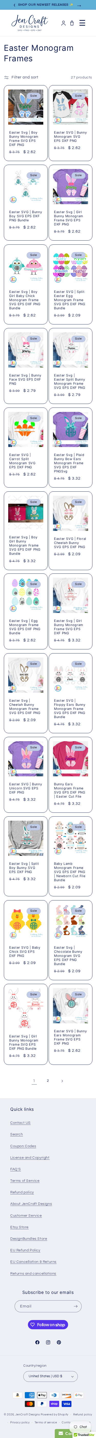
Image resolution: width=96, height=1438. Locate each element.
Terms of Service (25, 1181)
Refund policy (22, 1192)
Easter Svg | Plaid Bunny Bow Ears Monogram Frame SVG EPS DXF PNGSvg (69, 463)
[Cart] (72, 23)
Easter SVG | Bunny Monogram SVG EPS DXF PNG (70, 137)
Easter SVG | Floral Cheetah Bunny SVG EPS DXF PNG (70, 543)
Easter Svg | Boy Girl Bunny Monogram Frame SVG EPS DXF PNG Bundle (24, 545)
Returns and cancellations (33, 1273)
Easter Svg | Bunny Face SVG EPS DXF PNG (25, 379)
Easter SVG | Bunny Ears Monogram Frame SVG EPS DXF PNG (70, 1037)
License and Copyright (30, 1157)
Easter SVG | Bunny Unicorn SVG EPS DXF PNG (25, 788)
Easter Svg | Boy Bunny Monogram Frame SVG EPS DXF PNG (23, 139)
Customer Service (26, 1215)
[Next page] (62, 1081)
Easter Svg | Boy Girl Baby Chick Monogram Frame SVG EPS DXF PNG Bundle (24, 300)
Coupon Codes (23, 1146)
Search (16, 1134)
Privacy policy (20, 1422)
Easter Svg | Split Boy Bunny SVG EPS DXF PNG (24, 868)
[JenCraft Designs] (29, 23)
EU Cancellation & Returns (33, 1262)
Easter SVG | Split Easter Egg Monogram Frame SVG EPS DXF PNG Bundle (69, 300)
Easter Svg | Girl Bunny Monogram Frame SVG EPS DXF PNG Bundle (23, 1042)
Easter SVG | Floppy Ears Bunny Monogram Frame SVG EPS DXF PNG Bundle (70, 708)
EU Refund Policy (25, 1250)
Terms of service (46, 1422)
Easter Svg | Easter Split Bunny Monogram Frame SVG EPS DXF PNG (69, 381)
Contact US (20, 1123)
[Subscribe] (75, 1306)
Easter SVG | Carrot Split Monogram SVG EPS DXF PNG (22, 461)
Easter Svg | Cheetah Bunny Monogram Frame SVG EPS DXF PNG (24, 706)
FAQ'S (15, 1169)
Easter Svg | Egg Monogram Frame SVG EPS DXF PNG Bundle (24, 627)
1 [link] (34, 1081)
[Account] (63, 23)
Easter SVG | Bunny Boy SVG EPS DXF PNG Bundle (25, 216)
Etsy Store (19, 1227)
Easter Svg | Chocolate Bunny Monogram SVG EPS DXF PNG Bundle (68, 955)
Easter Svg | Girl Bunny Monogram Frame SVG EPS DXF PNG (68, 218)
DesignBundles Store (28, 1239)
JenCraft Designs (27, 1414)
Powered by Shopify (55, 1414)
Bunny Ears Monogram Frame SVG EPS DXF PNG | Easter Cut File (69, 790)
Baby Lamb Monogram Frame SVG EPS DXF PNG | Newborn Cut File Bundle (69, 872)
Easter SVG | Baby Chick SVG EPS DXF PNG (24, 951)
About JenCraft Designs (31, 1204)
